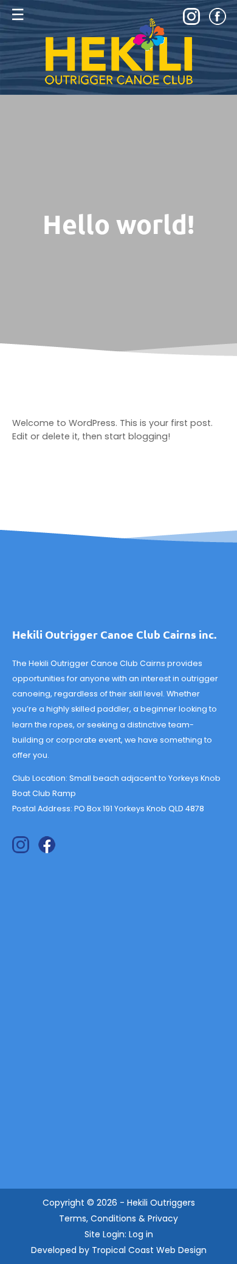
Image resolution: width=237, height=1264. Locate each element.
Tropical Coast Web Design (149, 1250)
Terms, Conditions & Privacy (118, 1218)
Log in (141, 1234)
